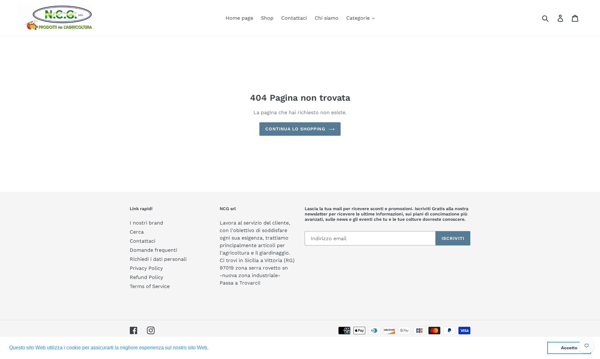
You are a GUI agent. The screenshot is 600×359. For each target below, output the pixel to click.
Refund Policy (146, 277)
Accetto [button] (569, 347)
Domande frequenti (153, 250)
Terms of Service (150, 286)
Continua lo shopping (295, 128)
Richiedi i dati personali (158, 259)
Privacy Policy (146, 268)
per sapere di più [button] (229, 347)
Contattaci (142, 241)
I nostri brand (146, 223)
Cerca (137, 232)
